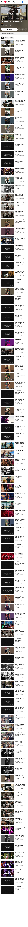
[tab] (2, 38)
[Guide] (2, 2)
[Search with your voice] (16, 2)
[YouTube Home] (7, 2)
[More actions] (25, 29)
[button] (14, 12)
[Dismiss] (26, 33)
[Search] (14, 2)
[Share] (22, 29)
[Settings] (19, 2)
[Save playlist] (19, 29)
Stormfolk (16, 43)
